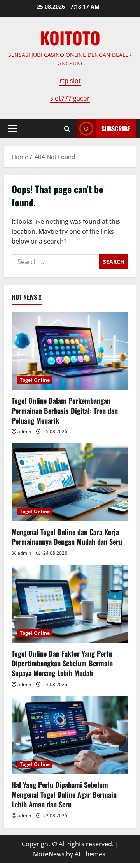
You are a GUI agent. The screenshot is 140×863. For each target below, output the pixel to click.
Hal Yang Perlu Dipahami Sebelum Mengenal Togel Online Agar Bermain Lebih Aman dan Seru (64, 794)
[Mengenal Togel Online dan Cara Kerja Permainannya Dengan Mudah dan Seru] (70, 482)
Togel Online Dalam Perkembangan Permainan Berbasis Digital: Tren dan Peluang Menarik (65, 410)
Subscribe (116, 128)
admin (24, 431)
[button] (12, 128)
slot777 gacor (70, 98)
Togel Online (35, 380)
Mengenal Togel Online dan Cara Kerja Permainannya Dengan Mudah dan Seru (67, 537)
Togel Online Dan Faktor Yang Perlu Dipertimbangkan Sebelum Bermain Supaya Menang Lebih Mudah (62, 663)
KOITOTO (70, 37)
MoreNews (49, 854)
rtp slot (70, 80)
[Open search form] (67, 128)
